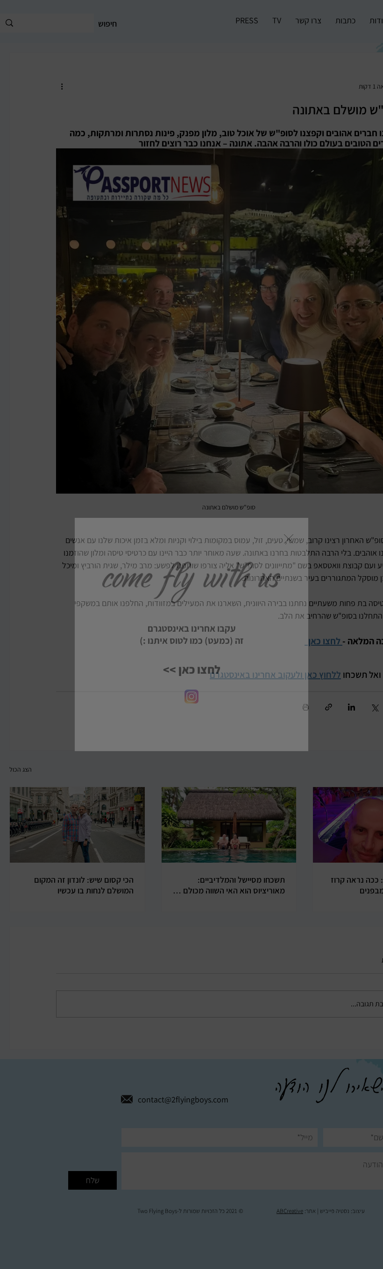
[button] (288, 539)
